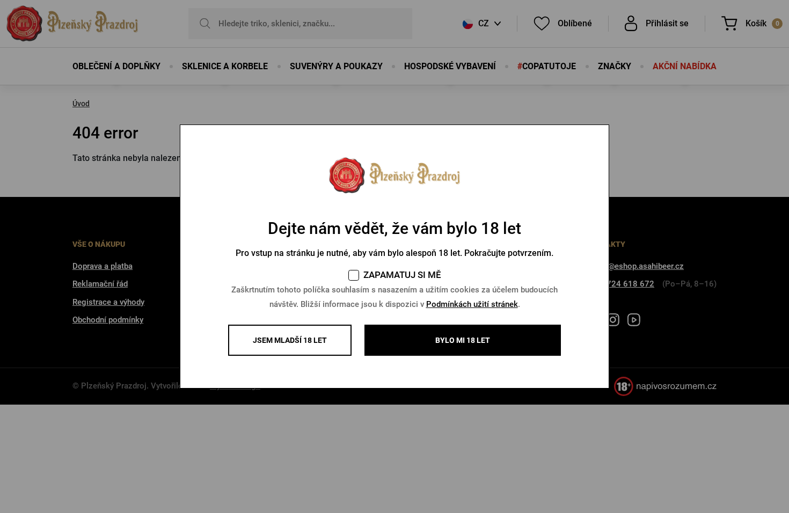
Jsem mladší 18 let (290, 340)
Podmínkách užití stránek (472, 304)
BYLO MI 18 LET (462, 340)
